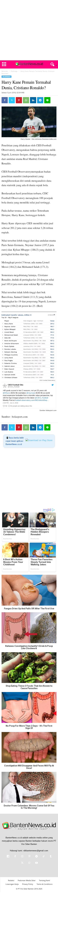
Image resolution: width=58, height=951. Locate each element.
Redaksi (11, 880)
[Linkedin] (33, 100)
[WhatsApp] (26, 100)
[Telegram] (40, 100)
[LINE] (47, 100)
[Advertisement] (29, 30)
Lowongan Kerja (12, 884)
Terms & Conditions (44, 884)
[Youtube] (36, 863)
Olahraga (14, 71)
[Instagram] (22, 856)
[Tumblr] (50, 856)
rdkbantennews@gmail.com (35, 850)
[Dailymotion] (8, 856)
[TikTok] (43, 856)
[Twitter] (12, 100)
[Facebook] (5, 100)
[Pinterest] (19, 100)
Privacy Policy (27, 884)
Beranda (5, 71)
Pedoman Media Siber (26, 880)
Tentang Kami (44, 880)
